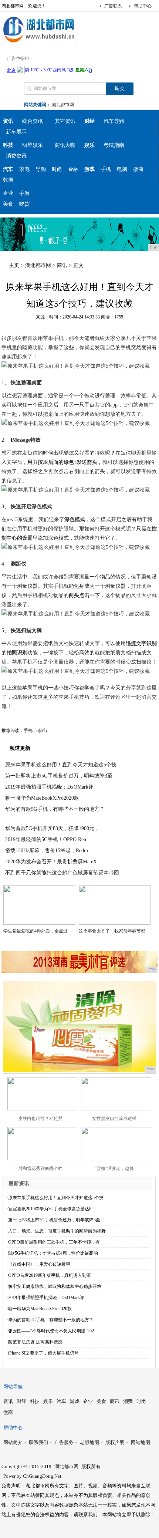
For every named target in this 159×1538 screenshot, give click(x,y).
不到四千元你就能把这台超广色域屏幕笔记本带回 (62, 873)
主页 (14, 265)
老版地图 (89, 1442)
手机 (106, 169)
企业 (8, 193)
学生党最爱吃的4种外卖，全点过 (35, 931)
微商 (138, 169)
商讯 (62, 265)
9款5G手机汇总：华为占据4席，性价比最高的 (53, 1253)
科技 (35, 1401)
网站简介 (13, 1442)
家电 (24, 169)
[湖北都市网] (38, 42)
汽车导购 (114, 121)
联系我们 (38, 1442)
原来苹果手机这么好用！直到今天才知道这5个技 (60, 765)
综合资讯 (32, 121)
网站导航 (13, 1386)
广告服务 (64, 1442)
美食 (8, 204)
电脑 (122, 169)
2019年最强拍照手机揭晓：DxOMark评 (49, 787)
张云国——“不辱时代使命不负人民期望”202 (51, 1330)
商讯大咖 (65, 145)
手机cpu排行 (36, 730)
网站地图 (140, 1442)
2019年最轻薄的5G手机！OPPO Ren (45, 839)
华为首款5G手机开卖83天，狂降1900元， (52, 828)
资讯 (8, 1401)
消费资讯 (16, 156)
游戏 (75, 1401)
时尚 (57, 169)
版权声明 (115, 1442)
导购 (40, 169)
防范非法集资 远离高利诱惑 (35, 1342)
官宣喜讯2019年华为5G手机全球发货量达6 (49, 1208)
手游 (24, 193)
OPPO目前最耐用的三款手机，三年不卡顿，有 (54, 1242)
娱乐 (48, 1401)
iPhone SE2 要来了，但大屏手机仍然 (43, 1353)
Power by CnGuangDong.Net (32, 1476)
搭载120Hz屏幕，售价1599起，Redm (46, 850)
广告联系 (113, 6)
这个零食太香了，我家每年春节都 (112, 931)
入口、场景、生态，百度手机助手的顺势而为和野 (57, 1231)
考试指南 (114, 145)
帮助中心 (143, 6)
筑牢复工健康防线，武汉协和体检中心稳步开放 (54, 1286)
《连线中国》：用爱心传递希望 (39, 1264)
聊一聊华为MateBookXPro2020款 (42, 798)
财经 (21, 1401)
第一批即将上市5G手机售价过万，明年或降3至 (58, 776)
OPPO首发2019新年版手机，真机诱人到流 (49, 1275)
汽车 (61, 1401)
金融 (73, 169)
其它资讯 (65, 121)
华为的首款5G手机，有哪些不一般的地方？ (55, 809)
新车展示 (16, 132)
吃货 (24, 204)
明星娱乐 (32, 145)
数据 (8, 180)
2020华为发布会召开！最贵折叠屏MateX (51, 861)
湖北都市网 (63, 104)
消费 (128, 1401)
